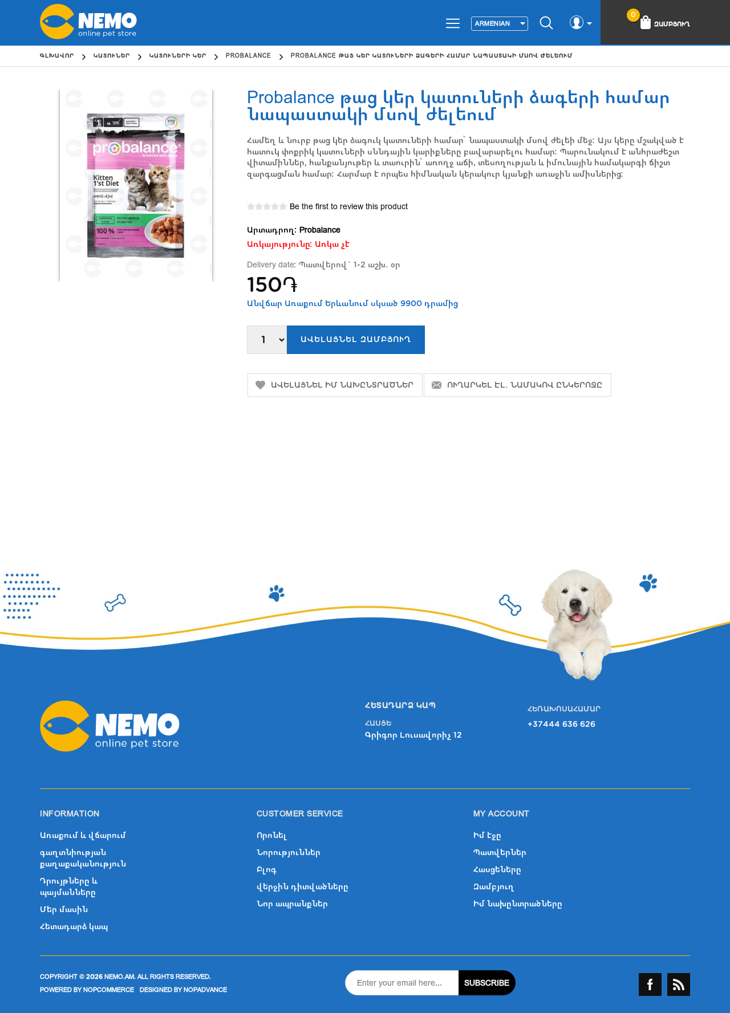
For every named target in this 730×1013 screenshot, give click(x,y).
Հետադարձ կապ (74, 926)
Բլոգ (267, 869)
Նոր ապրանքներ (292, 904)
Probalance (319, 230)
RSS (678, 984)
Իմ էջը (487, 835)
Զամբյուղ (493, 886)
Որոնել (272, 835)
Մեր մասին (64, 909)
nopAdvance (205, 990)
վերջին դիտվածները (302, 886)
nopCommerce (108, 990)
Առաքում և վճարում (83, 835)
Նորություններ (289, 852)
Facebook (650, 984)
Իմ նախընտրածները (517, 904)
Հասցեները (497, 869)
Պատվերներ (499, 852)
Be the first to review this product (349, 206)
